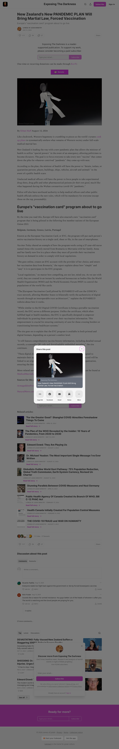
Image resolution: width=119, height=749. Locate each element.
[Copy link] (40, 394)
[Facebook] (49, 394)
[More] (79, 394)
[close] (82, 349)
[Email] (59, 394)
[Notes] (69, 394)
